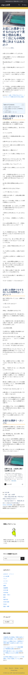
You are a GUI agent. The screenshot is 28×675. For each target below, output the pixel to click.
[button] (19, 5)
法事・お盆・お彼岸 (10, 494)
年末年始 (5, 592)
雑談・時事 (6, 606)
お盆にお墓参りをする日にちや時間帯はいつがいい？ (14, 109)
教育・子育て (6, 595)
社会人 (5, 604)
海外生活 (5, 599)
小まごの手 (5, 5)
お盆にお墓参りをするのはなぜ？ (12, 106)
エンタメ (5, 581)
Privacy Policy (14, 670)
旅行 (4, 597)
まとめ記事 (6, 576)
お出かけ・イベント (8, 574)
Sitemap (16, 668)
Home (4, 505)
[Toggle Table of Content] (22, 105)
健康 (4, 585)
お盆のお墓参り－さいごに (11, 112)
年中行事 (7, 492)
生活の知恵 (6, 602)
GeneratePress (21, 673)
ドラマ (5, 583)
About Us (11, 668)
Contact (21, 668)
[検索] (22, 558)
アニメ (5, 578)
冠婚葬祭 (5, 588)
